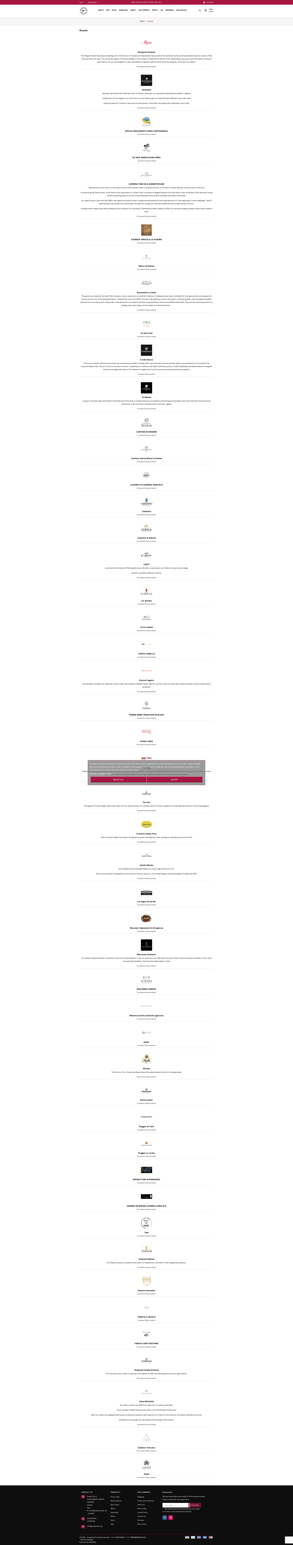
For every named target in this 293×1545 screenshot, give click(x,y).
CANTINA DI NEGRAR (146, 431)
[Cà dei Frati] (146, 323)
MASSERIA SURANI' (146, 989)
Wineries (170, 10)
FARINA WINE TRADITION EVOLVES (146, 714)
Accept (174, 779)
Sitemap (140, 1520)
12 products (141, 488)
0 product (141, 1045)
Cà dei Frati (147, 333)
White (101, 10)
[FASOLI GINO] (146, 732)
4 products (141, 310)
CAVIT (147, 564)
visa (187, 1537)
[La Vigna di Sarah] (146, 892)
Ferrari (146, 802)
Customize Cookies (105, 774)
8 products (141, 718)
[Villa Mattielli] (146, 1392)
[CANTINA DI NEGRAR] (146, 422)
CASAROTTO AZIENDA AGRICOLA (146, 484)
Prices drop (115, 1497)
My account (141, 1524)
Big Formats (144, 10)
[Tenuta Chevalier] (146, 1281)
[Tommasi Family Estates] (146, 1360)
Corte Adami (146, 627)
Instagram (170, 1517)
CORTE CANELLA (146, 653)
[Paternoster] (146, 1090)
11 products (141, 878)
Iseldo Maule (146, 865)
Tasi (146, 1232)
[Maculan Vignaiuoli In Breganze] (146, 918)
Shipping (140, 1497)
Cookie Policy (142, 1512)
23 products (141, 1347)
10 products (141, 1077)
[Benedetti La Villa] (146, 283)
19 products (141, 1378)
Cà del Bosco (146, 359)
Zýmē (146, 1474)
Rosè (114, 10)
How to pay (141, 1508)
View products (151, 66)
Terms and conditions (145, 1501)
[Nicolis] (146, 1059)
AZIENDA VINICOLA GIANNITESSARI (146, 184)
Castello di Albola (146, 538)
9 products (141, 243)
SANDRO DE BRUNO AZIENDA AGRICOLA (146, 1206)
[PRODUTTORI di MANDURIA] (146, 1170)
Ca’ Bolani (146, 600)
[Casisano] (146, 502)
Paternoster (146, 1100)
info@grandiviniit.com (95, 1526)
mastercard (205, 1537)
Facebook (165, 1517)
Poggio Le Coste (146, 1153)
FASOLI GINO (146, 741)
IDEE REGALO (181, 10)
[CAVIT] (146, 555)
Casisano (146, 511)
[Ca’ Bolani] (146, 591)
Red (108, 10)
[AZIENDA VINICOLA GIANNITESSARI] (146, 174)
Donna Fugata (146, 680)
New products (116, 1501)
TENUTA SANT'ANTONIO (146, 1343)
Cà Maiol (146, 397)
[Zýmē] (146, 1464)
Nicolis (146, 1068)
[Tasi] (146, 1223)
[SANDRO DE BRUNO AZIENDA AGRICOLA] (146, 1196)
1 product (141, 374)
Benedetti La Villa (146, 292)
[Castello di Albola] (146, 528)
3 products (141, 108)
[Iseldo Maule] (146, 855)
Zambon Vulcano (146, 1447)
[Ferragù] (146, 758)
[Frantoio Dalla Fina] (146, 824)
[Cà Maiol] (146, 388)
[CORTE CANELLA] (146, 644)
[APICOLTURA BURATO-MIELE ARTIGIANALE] (146, 121)
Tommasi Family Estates (146, 1370)
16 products (141, 66)
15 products (141, 630)
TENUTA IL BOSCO (146, 1317)
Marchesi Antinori (146, 954)
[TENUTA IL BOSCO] (146, 1307)
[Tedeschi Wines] (146, 1249)
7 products (141, 161)
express (199, 1537)
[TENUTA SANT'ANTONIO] (146, 1334)
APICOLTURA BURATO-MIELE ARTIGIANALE (146, 131)
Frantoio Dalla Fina (146, 833)
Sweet (133, 10)
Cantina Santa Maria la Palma (146, 458)
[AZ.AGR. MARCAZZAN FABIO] (146, 148)
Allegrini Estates (146, 52)
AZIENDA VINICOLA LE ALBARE (146, 239)
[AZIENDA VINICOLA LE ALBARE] (146, 230)
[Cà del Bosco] (146, 350)
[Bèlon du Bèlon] (146, 256)
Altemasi (146, 89)
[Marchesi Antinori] (146, 945)
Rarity (155, 10)
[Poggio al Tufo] (146, 1117)
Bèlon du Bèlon (147, 266)
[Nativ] (146, 1032)
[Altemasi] (146, 80)
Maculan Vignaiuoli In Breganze (146, 928)
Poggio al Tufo (146, 1126)
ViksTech (92, 1542)
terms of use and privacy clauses (178, 1511)
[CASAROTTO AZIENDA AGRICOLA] (146, 475)
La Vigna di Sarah (146, 901)
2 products (141, 810)
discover (193, 1537)
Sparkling (123, 10)
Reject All (118, 779)
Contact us (141, 1516)
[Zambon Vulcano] (146, 1438)
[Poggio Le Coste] (146, 1143)
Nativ (146, 1042)
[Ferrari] (146, 792)
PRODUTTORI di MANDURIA (146, 1179)
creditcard (211, 1537)
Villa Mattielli (146, 1401)
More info (93, 774)
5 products (141, 905)
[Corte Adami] (146, 618)
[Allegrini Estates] (146, 42)
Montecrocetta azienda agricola (147, 1015)
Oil (162, 10)
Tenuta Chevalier (147, 1290)
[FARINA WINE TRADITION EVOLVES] (146, 705)
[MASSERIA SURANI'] (146, 979)
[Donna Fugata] (146, 670)
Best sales (115, 1505)
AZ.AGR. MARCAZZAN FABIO (146, 157)
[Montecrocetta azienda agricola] (146, 1006)
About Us (141, 1505)
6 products (141, 269)
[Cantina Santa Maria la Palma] (146, 449)
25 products (141, 216)
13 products (141, 462)
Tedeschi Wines (146, 1259)
